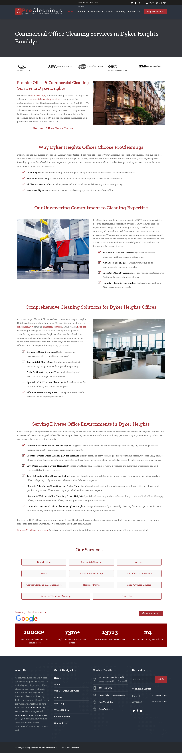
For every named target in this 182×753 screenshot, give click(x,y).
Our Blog (120, 11)
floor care (82, 326)
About (80, 11)
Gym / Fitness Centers (139, 584)
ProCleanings (37, 95)
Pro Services (94, 11)
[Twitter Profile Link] (132, 3)
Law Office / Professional (139, 573)
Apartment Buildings (91, 573)
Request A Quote (155, 11)
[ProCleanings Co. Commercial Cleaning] (38, 11)
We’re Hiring (61, 710)
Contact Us (134, 11)
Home (71, 11)
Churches (127, 596)
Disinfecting (44, 562)
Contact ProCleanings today (32, 530)
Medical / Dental (91, 584)
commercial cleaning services (44, 99)
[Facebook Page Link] (135, 3)
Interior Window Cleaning (56, 596)
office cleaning (25, 326)
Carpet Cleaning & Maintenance (44, 584)
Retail (44, 573)
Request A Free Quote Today (53, 128)
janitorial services (52, 326)
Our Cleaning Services (66, 690)
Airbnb (139, 562)
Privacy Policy (62, 716)
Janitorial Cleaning (91, 562)
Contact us (83, 2)
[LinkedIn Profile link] (138, 3)
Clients (109, 11)
